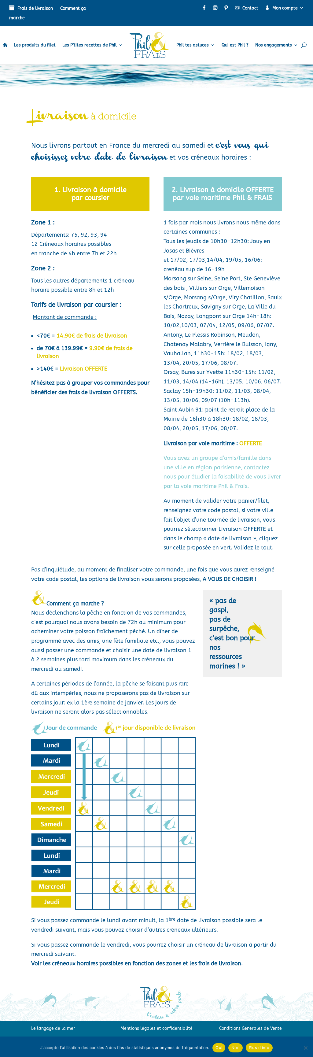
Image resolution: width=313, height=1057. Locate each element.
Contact (250, 8)
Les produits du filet (35, 45)
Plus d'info (259, 1047)
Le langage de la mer (53, 1028)
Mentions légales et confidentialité (156, 1028)
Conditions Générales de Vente (250, 1028)
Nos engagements (273, 45)
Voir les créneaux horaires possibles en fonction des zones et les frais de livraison (136, 963)
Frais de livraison (35, 8)
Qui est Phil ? (235, 45)
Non (235, 1047)
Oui (218, 1047)
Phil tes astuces (192, 45)
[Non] (305, 1048)
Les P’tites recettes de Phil (89, 45)
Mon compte (285, 8)
